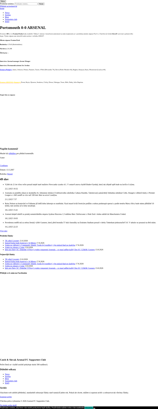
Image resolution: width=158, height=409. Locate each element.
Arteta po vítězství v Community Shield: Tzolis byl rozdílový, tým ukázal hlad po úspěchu (40, 245)
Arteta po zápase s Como (14, 247)
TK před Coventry (12, 241)
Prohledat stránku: (7, 4)
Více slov (3, 231)
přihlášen (12, 153)
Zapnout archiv (6, 397)
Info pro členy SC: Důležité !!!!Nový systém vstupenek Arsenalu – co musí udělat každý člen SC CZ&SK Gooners (50, 250)
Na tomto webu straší (8, 405)
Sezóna (8, 15)
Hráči (7, 22)
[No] (94, 408)
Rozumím (88, 408)
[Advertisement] (74, 128)
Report (10, 174)
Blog (7, 17)
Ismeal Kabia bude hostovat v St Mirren (20, 243)
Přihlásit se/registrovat (8, 6)
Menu (3, 1)
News (7, 13)
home (2, 8)
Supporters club (11, 19)
